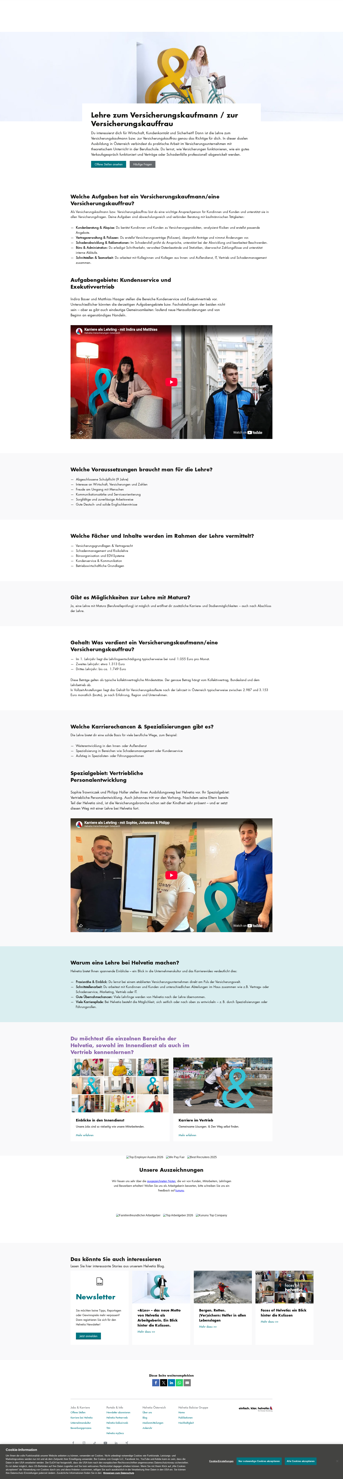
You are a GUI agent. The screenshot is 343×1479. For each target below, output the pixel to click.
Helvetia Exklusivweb (117, 1422)
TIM (108, 1428)
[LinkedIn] (171, 1382)
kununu (179, 1190)
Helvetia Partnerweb (117, 1417)
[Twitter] (163, 1382)
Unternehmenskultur (81, 1422)
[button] (108, 164)
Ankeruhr (147, 1428)
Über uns (147, 1412)
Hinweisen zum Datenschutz (118, 1473)
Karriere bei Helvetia (82, 1417)
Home (181, 1412)
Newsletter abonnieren (118, 1412)
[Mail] (187, 1382)
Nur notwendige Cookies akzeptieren (259, 1461)
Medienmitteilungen (153, 1422)
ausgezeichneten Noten (161, 1181)
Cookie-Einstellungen (221, 1461)
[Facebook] (155, 1382)
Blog (145, 1417)
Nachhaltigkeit (186, 1422)
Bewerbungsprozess (81, 1428)
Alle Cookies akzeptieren (301, 1461)
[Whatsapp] (179, 1382)
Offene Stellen (78, 1412)
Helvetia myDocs (115, 1433)
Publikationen (185, 1417)
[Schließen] (337, 1461)
